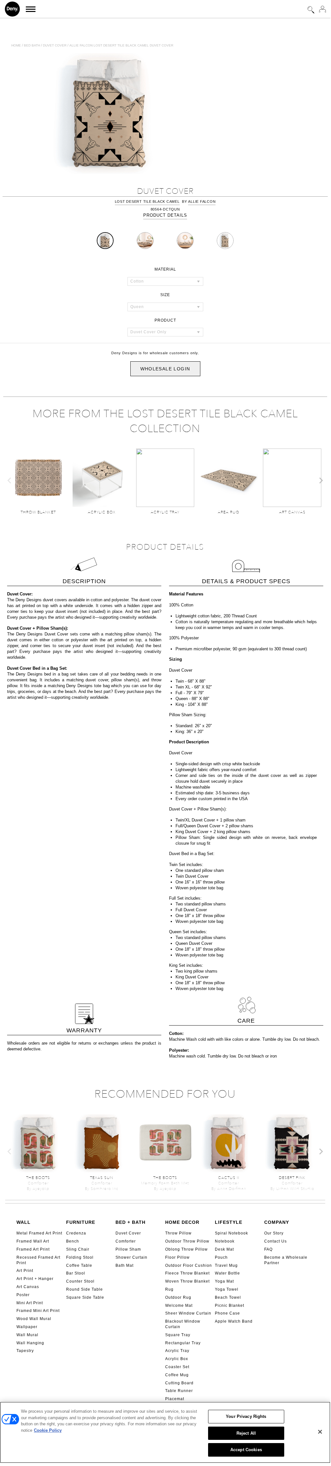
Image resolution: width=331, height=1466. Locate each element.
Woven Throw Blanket (187, 1281)
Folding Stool (80, 1257)
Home (16, 45)
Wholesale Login (165, 368)
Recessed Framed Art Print (38, 1260)
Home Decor (182, 1222)
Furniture (80, 1222)
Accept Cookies (246, 1449)
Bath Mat (124, 1265)
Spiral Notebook (231, 1233)
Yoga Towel (226, 1289)
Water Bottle (227, 1273)
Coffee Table (79, 1265)
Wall (23, 1222)
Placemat (174, 1399)
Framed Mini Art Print (38, 1310)
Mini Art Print (29, 1303)
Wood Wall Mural (33, 1318)
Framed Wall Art (32, 1241)
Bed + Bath (130, 1222)
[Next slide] (320, 480)
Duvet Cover (128, 1233)
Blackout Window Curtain (182, 1324)
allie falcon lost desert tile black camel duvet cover (121, 45)
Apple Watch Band (234, 1321)
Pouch (221, 1257)
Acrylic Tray (177, 1350)
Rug (169, 1289)
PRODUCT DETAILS (165, 215)
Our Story (274, 1233)
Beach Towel (228, 1297)
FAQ (268, 1249)
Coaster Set (177, 1367)
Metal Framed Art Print (39, 1233)
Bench (72, 1241)
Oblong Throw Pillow (186, 1249)
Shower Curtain (131, 1257)
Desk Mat (224, 1249)
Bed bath (32, 45)
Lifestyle (228, 1222)
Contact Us (275, 1241)
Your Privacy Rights (246, 1416)
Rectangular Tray (183, 1343)
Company (276, 1222)
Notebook (225, 1241)
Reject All (246, 1433)
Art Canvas (27, 1287)
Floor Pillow (177, 1257)
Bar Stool (75, 1273)
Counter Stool (80, 1281)
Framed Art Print (33, 1249)
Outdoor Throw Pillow (187, 1241)
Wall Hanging (30, 1343)
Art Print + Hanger (35, 1278)
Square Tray (177, 1335)
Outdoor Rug (178, 1297)
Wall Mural (27, 1335)
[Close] (320, 1432)
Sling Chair (77, 1249)
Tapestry (25, 1350)
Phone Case (227, 1313)
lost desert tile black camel (147, 201)
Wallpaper (26, 1327)
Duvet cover (54, 45)
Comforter (125, 1241)
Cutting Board (179, 1383)
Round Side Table (84, 1289)
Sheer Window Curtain (188, 1313)
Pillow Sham (128, 1249)
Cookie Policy (48, 1430)
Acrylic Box (176, 1359)
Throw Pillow (178, 1233)
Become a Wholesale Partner (285, 1260)
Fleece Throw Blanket (187, 1273)
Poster (23, 1295)
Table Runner (179, 1391)
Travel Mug (226, 1265)
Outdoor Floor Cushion (188, 1265)
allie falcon (202, 201)
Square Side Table (85, 1297)
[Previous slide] (9, 480)
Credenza (76, 1233)
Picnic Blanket (229, 1305)
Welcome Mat (179, 1305)
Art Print (24, 1270)
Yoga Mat (224, 1281)
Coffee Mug (177, 1375)
